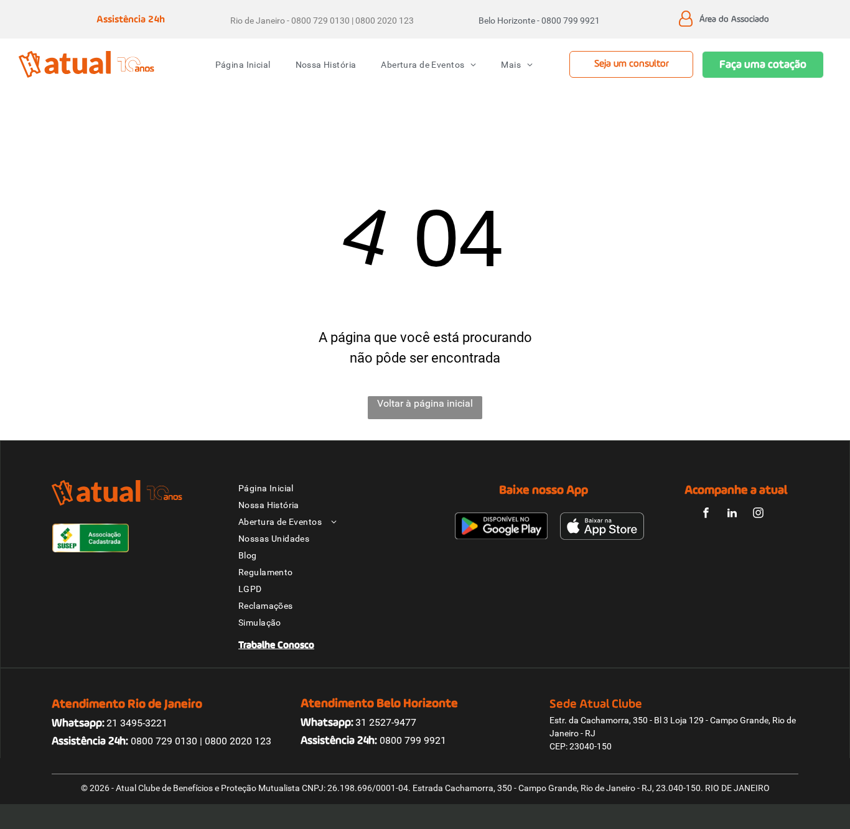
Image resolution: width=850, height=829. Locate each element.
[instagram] (758, 514)
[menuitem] (243, 65)
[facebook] (706, 514)
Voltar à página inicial (425, 403)
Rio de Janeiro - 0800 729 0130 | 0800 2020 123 (322, 20)
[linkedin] (732, 514)
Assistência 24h (130, 20)
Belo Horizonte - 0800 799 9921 (539, 20)
